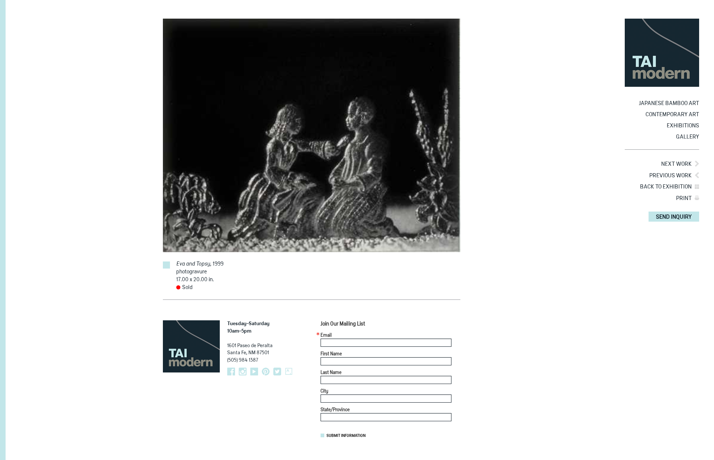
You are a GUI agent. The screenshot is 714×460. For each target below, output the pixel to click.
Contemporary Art (672, 114)
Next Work (676, 164)
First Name (331, 354)
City (324, 391)
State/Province (335, 410)
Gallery (687, 137)
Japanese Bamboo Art (669, 103)
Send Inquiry (674, 217)
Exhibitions (683, 126)
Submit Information (346, 436)
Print (684, 198)
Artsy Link (289, 371)
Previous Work (670, 175)
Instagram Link (243, 371)
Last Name (331, 373)
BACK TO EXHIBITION (666, 187)
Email (326, 335)
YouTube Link (254, 371)
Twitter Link (277, 371)
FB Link (231, 371)
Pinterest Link (266, 371)
